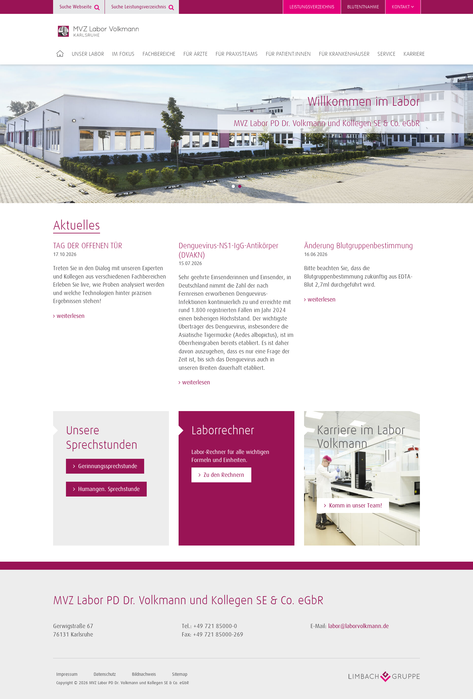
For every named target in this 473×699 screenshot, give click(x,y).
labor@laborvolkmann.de (358, 626)
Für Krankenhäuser (344, 54)
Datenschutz (105, 674)
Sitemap (179, 674)
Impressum (67, 674)
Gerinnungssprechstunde (107, 466)
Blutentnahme (363, 7)
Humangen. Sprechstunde (109, 489)
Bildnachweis (144, 674)
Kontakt (401, 7)
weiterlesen (70, 316)
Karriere (414, 54)
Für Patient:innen (288, 54)
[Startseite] (98, 31)
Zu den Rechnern (224, 475)
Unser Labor (88, 54)
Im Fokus (123, 54)
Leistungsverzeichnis (312, 7)
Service (386, 54)
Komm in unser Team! (355, 505)
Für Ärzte (195, 54)
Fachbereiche (159, 54)
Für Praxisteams (237, 54)
